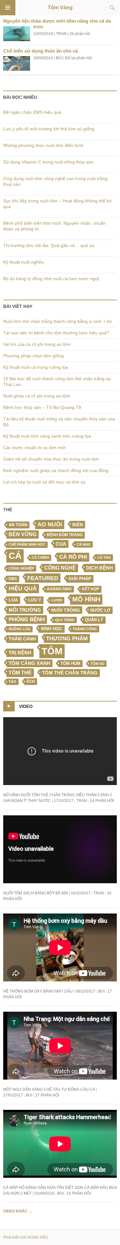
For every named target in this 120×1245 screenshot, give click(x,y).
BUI (59, 58)
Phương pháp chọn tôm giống (33, 355)
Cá (15, 555)
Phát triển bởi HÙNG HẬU (25, 1237)
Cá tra (104, 557)
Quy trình (65, 620)
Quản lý (94, 619)
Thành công (85, 629)
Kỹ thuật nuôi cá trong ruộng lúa (35, 367)
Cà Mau (83, 544)
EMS (13, 579)
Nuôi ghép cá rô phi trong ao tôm (36, 395)
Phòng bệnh (27, 619)
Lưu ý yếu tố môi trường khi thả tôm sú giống (48, 128)
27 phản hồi (47, 1095)
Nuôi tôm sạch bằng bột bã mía (35, 893)
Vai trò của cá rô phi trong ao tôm (37, 344)
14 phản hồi (102, 800)
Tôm (52, 651)
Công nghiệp (21, 568)
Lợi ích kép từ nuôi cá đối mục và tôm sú (44, 481)
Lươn (57, 600)
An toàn (18, 525)
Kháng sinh (59, 589)
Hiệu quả (23, 588)
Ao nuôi (49, 524)
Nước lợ (100, 610)
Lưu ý (34, 600)
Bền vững (22, 534)
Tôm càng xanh (29, 663)
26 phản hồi (79, 34)
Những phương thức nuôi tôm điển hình (43, 145)
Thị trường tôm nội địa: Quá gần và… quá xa (48, 245)
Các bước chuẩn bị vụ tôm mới (34, 447)
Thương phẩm (67, 638)
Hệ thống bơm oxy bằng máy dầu (38, 991)
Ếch (31, 681)
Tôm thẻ (20, 672)
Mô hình (86, 599)
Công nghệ (60, 568)
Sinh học (51, 628)
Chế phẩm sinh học (27, 544)
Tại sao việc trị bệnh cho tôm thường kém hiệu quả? (56, 332)
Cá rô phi (73, 557)
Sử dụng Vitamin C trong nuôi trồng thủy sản (48, 161)
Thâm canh (22, 639)
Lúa (13, 600)
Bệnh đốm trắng (65, 535)
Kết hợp (90, 589)
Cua (61, 544)
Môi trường (25, 610)
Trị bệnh (20, 652)
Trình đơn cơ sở (7, 7)
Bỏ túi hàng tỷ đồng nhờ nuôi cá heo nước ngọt (51, 278)
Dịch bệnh (99, 568)
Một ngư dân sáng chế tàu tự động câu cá (49, 1089)
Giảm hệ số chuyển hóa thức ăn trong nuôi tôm (51, 459)
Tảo (12, 681)
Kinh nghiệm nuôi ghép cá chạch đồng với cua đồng (55, 470)
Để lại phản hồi (78, 58)
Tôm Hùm (70, 663)
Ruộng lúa (19, 629)
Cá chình (40, 557)
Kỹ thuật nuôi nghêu (23, 262)
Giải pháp (79, 578)
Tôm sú (97, 664)
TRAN (61, 34)
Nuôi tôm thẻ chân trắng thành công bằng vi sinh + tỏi (57, 321)
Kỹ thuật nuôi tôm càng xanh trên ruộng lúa (47, 436)
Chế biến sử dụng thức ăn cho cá (40, 51)
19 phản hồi (79, 1193)
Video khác (17, 1211)
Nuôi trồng (65, 610)
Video (26, 706)
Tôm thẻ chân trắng (70, 672)
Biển (77, 524)
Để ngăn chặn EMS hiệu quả (32, 112)
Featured (42, 578)
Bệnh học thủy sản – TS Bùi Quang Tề (42, 407)
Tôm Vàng (60, 7)
